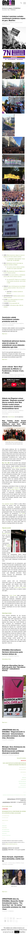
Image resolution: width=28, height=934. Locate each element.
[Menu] (24, 3)
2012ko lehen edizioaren (20, 587)
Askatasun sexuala (15, 323)
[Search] (20, 3)
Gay (23, 374)
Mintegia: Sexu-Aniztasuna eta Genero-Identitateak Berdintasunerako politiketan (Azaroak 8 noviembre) (13, 750)
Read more (4, 333)
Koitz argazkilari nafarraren (8, 503)
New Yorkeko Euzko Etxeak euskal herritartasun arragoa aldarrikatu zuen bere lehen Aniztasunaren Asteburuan (14, 423)
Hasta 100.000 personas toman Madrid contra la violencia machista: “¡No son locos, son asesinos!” (14, 287)
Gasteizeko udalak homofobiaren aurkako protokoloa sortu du (10, 319)
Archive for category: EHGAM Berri (11, 8)
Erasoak (20, 22)
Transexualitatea (23, 349)
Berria (17, 410)
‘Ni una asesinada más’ (14, 303)
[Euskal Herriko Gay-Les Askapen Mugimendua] (11, 3)
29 (10, 918)
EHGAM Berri (11, 22)
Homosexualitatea (10, 325)
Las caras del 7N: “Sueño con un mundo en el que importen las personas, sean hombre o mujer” (16, 281)
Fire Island (22, 513)
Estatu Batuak (4, 412)
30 (13, 918)
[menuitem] (20, 3)
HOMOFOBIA (4, 376)
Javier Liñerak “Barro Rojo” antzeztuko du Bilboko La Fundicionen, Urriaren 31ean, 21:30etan (13, 369)
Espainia (3, 24)
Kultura (15, 376)
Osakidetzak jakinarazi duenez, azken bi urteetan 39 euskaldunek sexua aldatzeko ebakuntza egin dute (14, 344)
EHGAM (8, 546)
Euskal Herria (4, 325)
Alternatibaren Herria (6, 659)
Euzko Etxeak (13, 595)
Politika (18, 376)
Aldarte (8, 544)
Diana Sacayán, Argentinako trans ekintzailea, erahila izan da (13, 859)
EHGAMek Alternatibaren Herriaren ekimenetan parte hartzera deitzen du (12, 652)
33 (10, 921)
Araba (10, 323)
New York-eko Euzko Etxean (19, 467)
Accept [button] (16, 932)
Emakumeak (17, 22)
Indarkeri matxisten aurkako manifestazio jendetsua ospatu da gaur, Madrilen (13, 18)
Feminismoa (8, 24)
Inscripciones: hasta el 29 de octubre (5, 820)
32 (8, 921)
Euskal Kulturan (11, 416)
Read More (22, 932)
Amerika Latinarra (12, 862)
